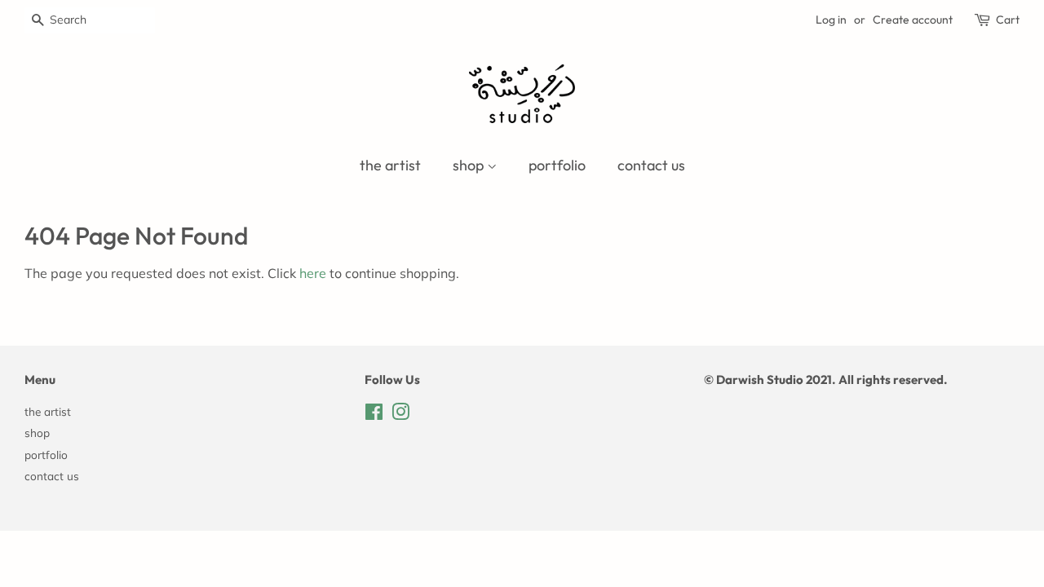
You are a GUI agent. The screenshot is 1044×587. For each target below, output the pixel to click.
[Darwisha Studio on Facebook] (374, 414)
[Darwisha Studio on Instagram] (400, 414)
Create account (913, 19)
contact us (651, 165)
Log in (831, 19)
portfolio (557, 165)
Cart (1008, 19)
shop (470, 165)
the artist (390, 165)
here (312, 273)
